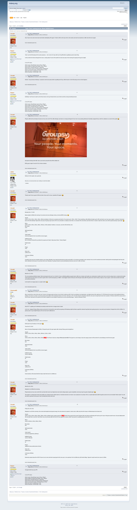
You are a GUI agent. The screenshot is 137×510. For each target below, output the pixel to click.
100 (18, 25)
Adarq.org (13, 3)
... (16, 25)
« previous (123, 24)
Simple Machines (74, 503)
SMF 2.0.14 (63, 503)
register (23, 8)
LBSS (12, 172)
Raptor (12, 51)
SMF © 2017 (68, 503)
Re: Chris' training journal (33, 33)
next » (126, 24)
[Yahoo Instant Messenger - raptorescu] (16, 60)
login (20, 8)
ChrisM (12, 33)
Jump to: (104, 495)
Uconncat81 (13, 290)
